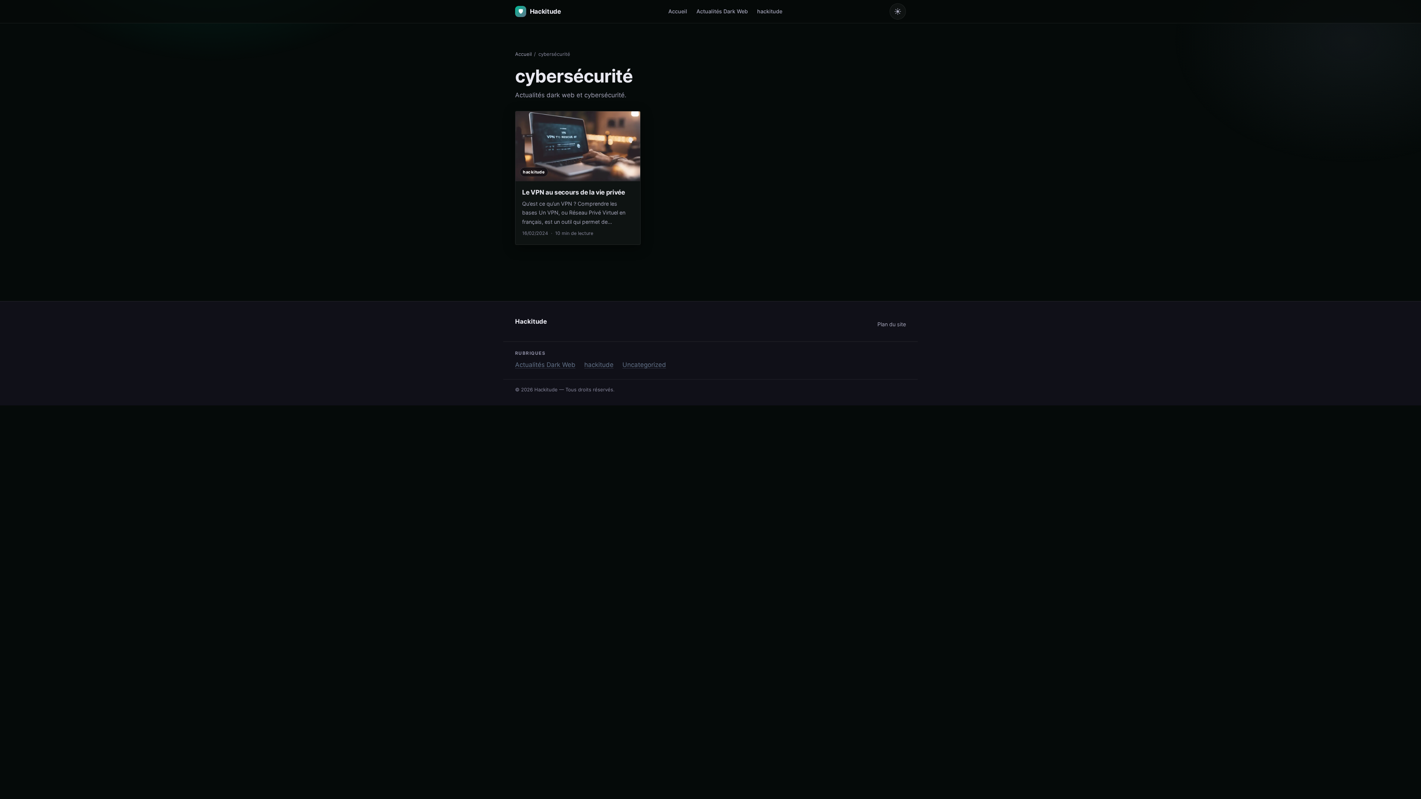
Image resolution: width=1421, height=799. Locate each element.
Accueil (677, 11)
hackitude (769, 11)
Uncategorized (644, 364)
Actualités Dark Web (722, 11)
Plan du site (891, 324)
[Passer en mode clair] (898, 11)
